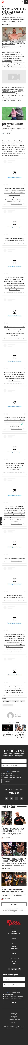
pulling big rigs (7, 60)
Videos (14, 946)
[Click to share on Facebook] (1, 518)
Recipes (14, 938)
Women (19, 771)
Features (14, 936)
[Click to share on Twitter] (1, 521)
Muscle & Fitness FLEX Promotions (12, 777)
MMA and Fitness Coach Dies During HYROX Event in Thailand (12, 831)
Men (14, 771)
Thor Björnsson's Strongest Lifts (8, 735)
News (3, 6)
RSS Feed (14, 953)
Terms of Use (14, 1014)
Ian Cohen (7, 24)
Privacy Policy (14, 1016)
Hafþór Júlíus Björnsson (16, 203)
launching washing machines (11, 58)
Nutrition (14, 931)
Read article (6, 133)
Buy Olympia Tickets (14, 958)
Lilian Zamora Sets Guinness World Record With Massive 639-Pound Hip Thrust (12, 891)
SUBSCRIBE (7, 781)
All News (14, 904)
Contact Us (14, 1013)
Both (10, 771)
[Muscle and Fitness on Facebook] (6, 798)
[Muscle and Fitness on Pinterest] (21, 798)
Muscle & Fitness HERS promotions (12, 775)
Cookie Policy (14, 1017)
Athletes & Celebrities (14, 933)
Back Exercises (20, 732)
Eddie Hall (5, 89)
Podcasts (14, 951)
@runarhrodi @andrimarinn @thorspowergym (14, 558)
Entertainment (7, 701)
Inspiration (16, 701)
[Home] (2, 3)
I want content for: (14, 769)
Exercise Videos (14, 948)
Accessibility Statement (14, 1019)
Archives (14, 961)
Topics (14, 943)
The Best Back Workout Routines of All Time (20, 736)
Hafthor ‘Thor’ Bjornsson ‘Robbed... (12, 125)
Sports (22, 701)
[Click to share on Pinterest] (1, 523)
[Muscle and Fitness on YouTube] (16, 798)
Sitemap (14, 963)
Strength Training (8, 705)
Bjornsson (5, 46)
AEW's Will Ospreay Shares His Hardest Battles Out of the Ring (13, 861)
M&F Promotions (7, 773)
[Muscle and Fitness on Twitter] (11, 798)
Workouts (14, 928)
